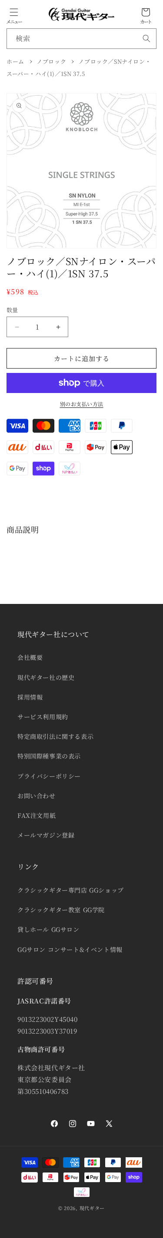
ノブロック (51, 61)
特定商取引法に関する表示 (55, 736)
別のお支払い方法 (81, 403)
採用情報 (30, 697)
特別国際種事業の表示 (49, 756)
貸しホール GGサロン (48, 929)
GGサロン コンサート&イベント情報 (70, 949)
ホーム (15, 61)
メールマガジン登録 (45, 835)
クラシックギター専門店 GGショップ (70, 890)
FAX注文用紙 (36, 815)
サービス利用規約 (42, 716)
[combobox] (81, 38)
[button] (13, 12)
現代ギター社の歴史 (45, 677)
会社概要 (30, 657)
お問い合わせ (36, 795)
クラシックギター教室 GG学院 (61, 909)
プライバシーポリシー (49, 776)
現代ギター (92, 1207)
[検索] (146, 38)
